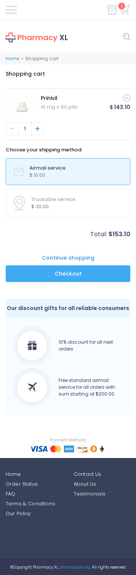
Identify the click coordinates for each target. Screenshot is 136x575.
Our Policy (18, 513)
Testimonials (89, 493)
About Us (85, 484)
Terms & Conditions (30, 503)
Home (12, 58)
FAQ (10, 493)
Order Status (22, 484)
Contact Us (88, 474)
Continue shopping (68, 258)
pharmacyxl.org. (75, 567)
